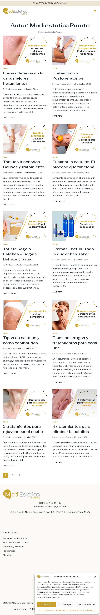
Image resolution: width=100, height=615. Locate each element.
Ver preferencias (87, 604)
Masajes (7, 555)
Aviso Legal (90, 610)
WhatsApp (62, 3)
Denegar (67, 604)
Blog (5, 69)
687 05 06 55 (45, 3)
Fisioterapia (9, 551)
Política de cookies (47, 610)
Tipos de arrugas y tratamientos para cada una (74, 342)
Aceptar (46, 604)
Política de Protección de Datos (70, 610)
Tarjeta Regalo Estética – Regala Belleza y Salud (20, 254)
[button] (95, 576)
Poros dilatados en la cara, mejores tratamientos (23, 78)
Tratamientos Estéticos (15, 538)
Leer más (9, 118)
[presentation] (25, 50)
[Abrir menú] (95, 11)
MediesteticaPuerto (14, 89)
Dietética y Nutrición (13, 546)
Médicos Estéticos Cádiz (16, 542)
